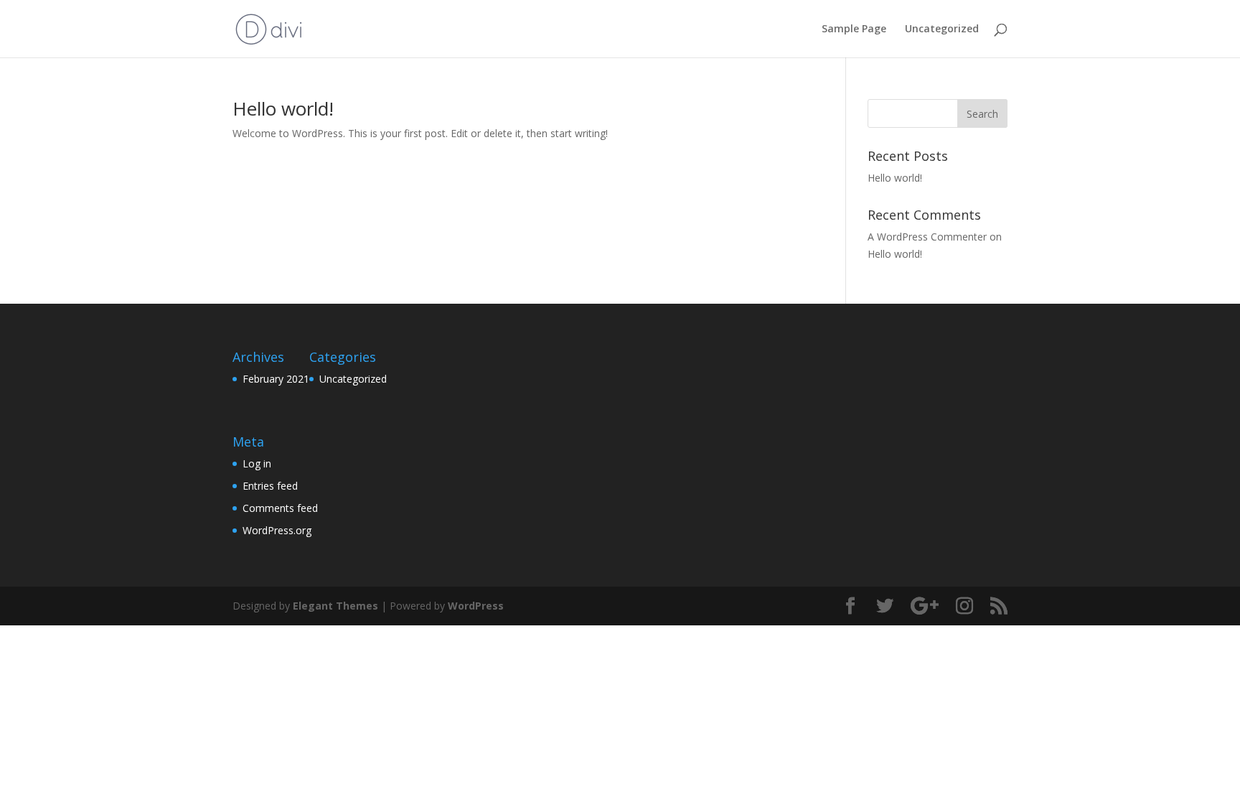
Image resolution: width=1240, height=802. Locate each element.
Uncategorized (942, 29)
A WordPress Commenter (927, 236)
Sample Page (854, 29)
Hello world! (283, 108)
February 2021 (276, 379)
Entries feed (270, 486)
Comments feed (280, 508)
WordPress (476, 605)
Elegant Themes (335, 605)
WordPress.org (277, 530)
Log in (257, 463)
